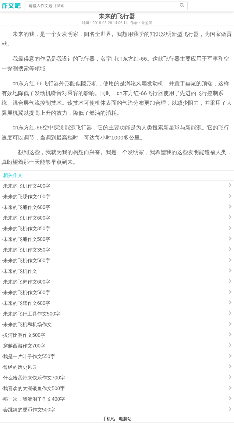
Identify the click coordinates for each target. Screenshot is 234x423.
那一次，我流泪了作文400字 (34, 399)
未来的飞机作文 (20, 271)
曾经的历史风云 (20, 367)
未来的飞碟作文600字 (26, 303)
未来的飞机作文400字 (26, 186)
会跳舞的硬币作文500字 (29, 409)
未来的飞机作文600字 (26, 217)
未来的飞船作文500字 (26, 239)
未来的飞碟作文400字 (26, 196)
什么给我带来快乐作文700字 (34, 377)
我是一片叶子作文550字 (29, 356)
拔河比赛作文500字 (24, 335)
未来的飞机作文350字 (26, 228)
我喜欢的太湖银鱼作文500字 (34, 388)
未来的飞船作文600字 (26, 207)
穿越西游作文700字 (24, 345)
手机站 (108, 418)
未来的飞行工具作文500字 (31, 313)
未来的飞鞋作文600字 (26, 281)
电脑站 (125, 418)
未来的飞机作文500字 (26, 260)
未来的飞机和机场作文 (27, 324)
